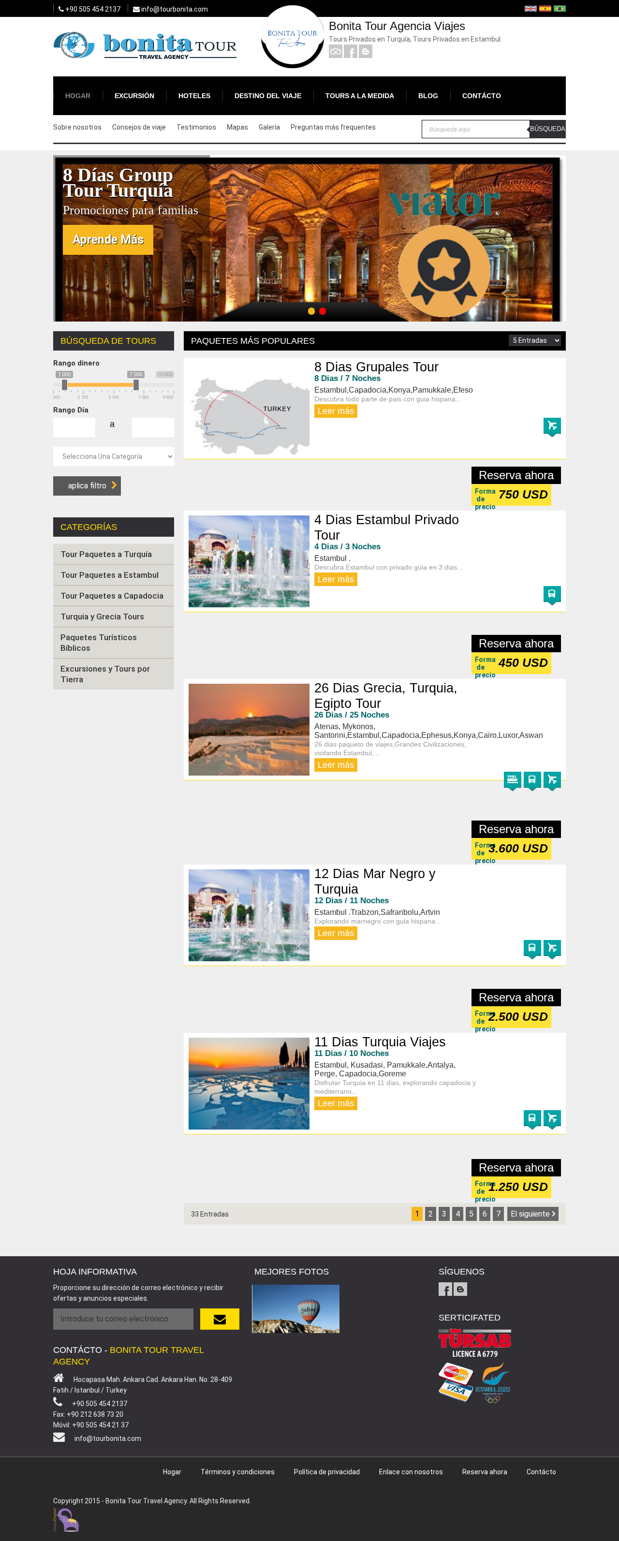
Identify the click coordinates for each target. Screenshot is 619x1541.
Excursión (134, 96)
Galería (269, 127)
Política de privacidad (327, 1472)
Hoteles (194, 96)
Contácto (481, 96)
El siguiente (530, 1213)
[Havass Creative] (66, 1518)
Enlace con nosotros (411, 1472)
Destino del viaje (268, 96)
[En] (531, 8)
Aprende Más (108, 240)
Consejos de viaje (139, 127)
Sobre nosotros (77, 127)
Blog (428, 96)
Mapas (237, 127)
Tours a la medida (359, 96)
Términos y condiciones (238, 1472)
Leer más (336, 411)
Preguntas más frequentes (333, 127)
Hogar (77, 96)
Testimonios (196, 127)
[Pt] (560, 8)
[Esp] (545, 8)
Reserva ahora (516, 475)
